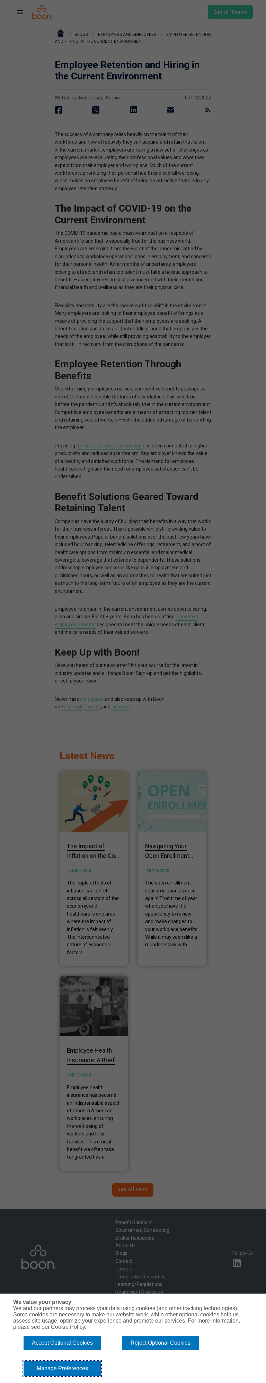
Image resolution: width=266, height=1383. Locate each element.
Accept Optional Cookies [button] (62, 1343)
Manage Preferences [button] (62, 1368)
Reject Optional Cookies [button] (160, 1343)
